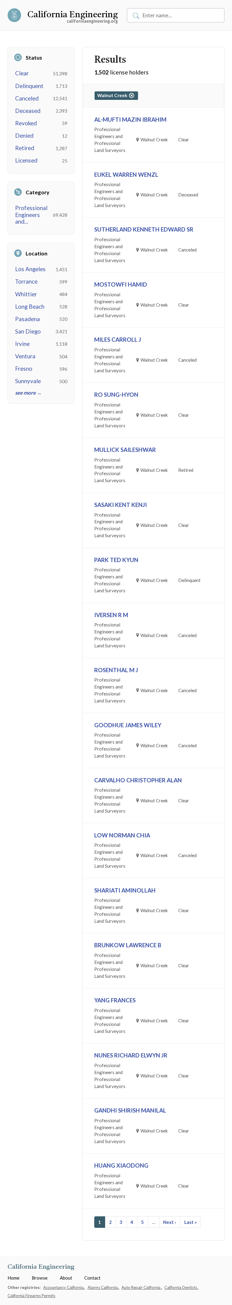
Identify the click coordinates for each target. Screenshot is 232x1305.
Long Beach (29, 306)
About (66, 1277)
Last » (190, 1222)
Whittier (26, 294)
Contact (92, 1277)
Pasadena (27, 319)
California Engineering (72, 15)
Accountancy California (64, 1287)
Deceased (27, 110)
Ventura (25, 356)
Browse (39, 1277)
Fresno (23, 368)
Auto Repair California (141, 1287)
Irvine (22, 343)
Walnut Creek (113, 95)
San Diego (28, 331)
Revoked (26, 123)
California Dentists (181, 1287)
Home (13, 1277)
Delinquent (29, 86)
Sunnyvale (28, 381)
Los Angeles (30, 269)
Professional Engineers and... (31, 215)
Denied (24, 135)
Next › (169, 1222)
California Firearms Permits (31, 1295)
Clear (22, 73)
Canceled (27, 98)
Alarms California (103, 1287)
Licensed (26, 160)
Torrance (26, 281)
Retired (24, 148)
